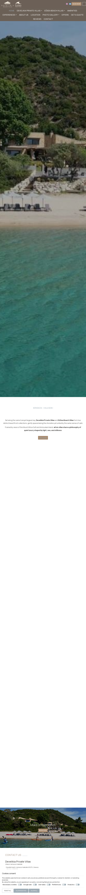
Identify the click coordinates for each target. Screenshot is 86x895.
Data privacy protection (52, 882)
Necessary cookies (10, 885)
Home (11, 10)
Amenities (72, 10)
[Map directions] (84, 4)
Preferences (56, 885)
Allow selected (21, 891)
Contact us (13, 855)
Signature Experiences (68, 782)
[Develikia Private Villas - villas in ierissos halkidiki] (11, 4)
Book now (76, 4)
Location (35, 15)
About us (23, 15)
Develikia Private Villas (29, 10)
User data (41, 885)
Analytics (71, 885)
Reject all (7, 891)
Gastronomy (38, 782)
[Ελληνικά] (70, 3)
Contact (48, 19)
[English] (67, 3)
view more (43, 438)
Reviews (37, 19)
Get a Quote (77, 15)
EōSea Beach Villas (54, 10)
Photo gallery (50, 15)
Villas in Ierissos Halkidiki (13, 864)
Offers (65, 15)
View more (22, 728)
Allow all (34, 891)
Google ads (27, 885)
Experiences (9, 15)
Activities (11, 782)
